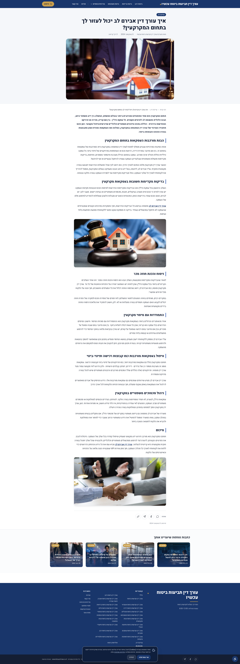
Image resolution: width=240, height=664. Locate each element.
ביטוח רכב (138, 4)
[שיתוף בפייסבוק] (151, 516)
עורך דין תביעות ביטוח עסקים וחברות (132, 631)
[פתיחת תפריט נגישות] (235, 659)
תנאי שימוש (86, 605)
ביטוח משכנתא (113, 4)
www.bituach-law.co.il (59, 659)
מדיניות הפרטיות (119, 652)
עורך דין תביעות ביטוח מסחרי (107, 611)
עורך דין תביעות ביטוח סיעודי (107, 624)
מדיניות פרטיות (85, 602)
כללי (141, 595)
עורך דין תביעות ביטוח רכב (108, 630)
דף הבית (163, 110)
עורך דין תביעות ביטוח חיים (108, 608)
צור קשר (75, 4)
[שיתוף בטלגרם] (144, 516)
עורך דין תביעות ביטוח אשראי (132, 604)
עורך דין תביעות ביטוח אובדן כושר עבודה (108, 599)
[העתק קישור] (138, 516)
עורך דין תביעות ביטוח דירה (133, 608)
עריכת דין (161, 15)
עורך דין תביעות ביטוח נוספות (107, 615)
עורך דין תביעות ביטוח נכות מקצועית (133, 619)
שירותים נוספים (99, 4)
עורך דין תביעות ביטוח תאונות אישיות (132, 637)
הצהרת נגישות (85, 609)
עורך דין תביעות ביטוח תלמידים (107, 636)
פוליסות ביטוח (113, 642)
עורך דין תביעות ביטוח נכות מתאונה (108, 619)
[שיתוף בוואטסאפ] (157, 516)
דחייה (131, 657)
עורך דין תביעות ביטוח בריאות (107, 604)
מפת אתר (87, 612)
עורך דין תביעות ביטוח (135, 598)
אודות (83, 4)
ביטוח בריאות (127, 4)
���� (139, 646)
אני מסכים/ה (144, 657)
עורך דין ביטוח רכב (111, 595)
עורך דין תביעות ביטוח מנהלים (132, 611)
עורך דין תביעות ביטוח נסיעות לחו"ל (132, 625)
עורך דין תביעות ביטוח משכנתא (132, 615)
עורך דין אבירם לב (157, 206)
